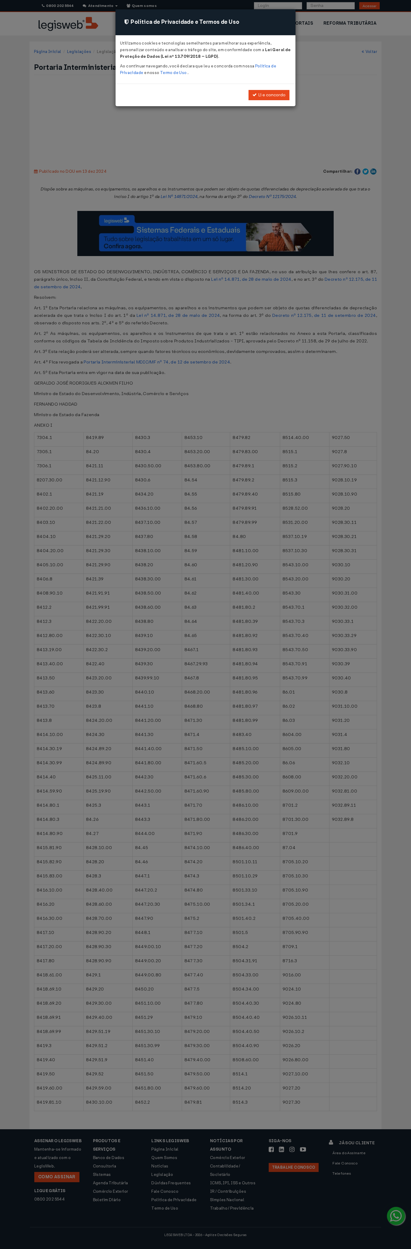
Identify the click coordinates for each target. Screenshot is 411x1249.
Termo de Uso (173, 72)
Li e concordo (271, 95)
